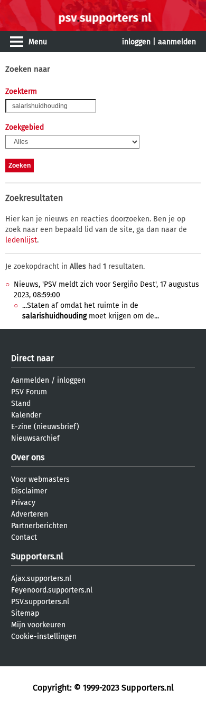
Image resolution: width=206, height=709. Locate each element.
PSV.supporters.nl (40, 601)
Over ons (27, 457)
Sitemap (25, 613)
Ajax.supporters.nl (41, 578)
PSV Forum (29, 391)
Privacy (23, 502)
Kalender (26, 415)
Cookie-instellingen (44, 636)
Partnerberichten (39, 525)
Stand (21, 403)
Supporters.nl (37, 556)
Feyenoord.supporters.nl (51, 590)
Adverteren (29, 514)
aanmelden (177, 41)
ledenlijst (21, 240)
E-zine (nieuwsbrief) (45, 426)
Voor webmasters (40, 479)
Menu (38, 41)
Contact (24, 537)
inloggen (136, 41)
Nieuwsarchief (35, 438)
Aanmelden (30, 380)
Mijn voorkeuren (38, 624)
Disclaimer (29, 491)
